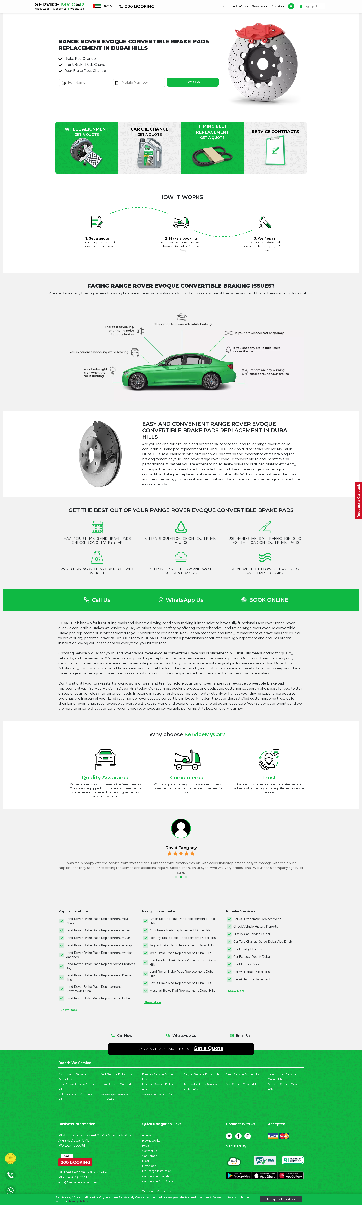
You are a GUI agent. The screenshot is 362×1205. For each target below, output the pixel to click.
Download (149, 1165)
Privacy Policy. (78, 1201)
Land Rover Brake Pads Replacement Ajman (98, 930)
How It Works (238, 6)
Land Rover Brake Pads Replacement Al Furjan (100, 945)
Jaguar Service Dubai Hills (201, 1074)
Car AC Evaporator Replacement (257, 919)
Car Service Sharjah (155, 1176)
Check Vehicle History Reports (255, 926)
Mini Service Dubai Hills (241, 1084)
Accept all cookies (280, 1199)
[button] (175, 877)
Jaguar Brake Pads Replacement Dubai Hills (182, 945)
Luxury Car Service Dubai (251, 934)
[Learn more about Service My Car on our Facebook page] (238, 1136)
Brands (277, 6)
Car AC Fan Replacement (251, 979)
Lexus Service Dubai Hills (117, 1084)
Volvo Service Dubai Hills (159, 1094)
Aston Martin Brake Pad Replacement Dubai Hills (182, 921)
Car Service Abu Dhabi (157, 1181)
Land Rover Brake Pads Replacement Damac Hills (99, 977)
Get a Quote (208, 1048)
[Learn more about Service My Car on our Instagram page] (247, 1136)
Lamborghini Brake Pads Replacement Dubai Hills (183, 962)
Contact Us (149, 1150)
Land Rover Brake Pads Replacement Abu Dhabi (97, 921)
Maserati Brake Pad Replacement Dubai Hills (182, 991)
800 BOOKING (75, 1161)
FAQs (145, 1145)
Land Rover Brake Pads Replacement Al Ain (98, 938)
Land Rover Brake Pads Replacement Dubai (98, 998)
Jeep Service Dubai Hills (242, 1074)
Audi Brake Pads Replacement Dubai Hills (180, 930)
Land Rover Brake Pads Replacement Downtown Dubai (93, 989)
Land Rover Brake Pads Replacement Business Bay (100, 966)
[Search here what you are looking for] (291, 6)
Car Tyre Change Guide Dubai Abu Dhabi (263, 942)
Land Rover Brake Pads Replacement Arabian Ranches (99, 955)
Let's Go (193, 82)
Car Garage (150, 1155)
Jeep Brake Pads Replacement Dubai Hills (180, 953)
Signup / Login (314, 6)
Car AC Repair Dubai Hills (251, 972)
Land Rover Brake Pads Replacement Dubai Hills (182, 974)
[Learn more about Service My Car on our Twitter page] (229, 1136)
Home (221, 6)
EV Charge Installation (157, 1171)
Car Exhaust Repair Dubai (251, 957)
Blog (145, 1160)
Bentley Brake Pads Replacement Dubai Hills (183, 938)
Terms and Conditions (156, 1191)
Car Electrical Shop (247, 964)
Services (259, 6)
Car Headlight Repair (248, 949)
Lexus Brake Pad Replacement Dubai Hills (180, 983)
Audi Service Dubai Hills (116, 1074)
